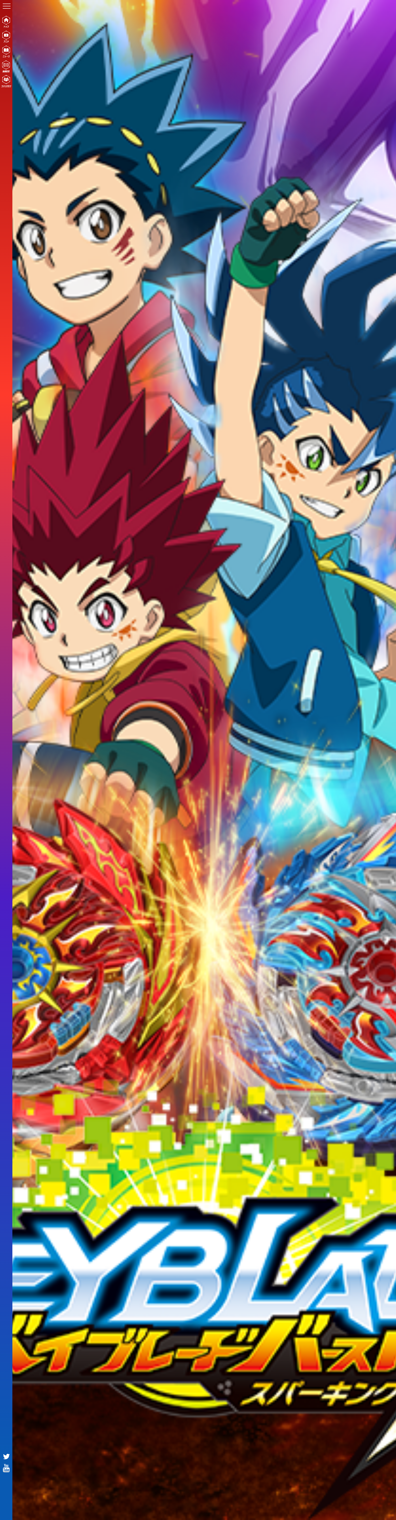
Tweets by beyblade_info (219, 1191)
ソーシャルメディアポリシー (297, 1512)
